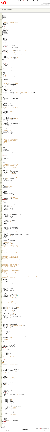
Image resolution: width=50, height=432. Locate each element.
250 (1, 146)
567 (1, 317)
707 (1, 392)
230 (1, 135)
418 (1, 236)
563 (1, 315)
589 (1, 329)
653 (1, 363)
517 (1, 290)
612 (1, 341)
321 (1, 184)
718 (1, 398)
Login (41, 4)
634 (1, 353)
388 (1, 220)
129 (1, 81)
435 (1, 245)
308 (1, 177)
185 (1, 111)
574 (1, 321)
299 (1, 172)
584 (1, 326)
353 (1, 201)
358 (1, 204)
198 (1, 118)
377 (1, 214)
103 (1, 67)
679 (1, 377)
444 (1, 250)
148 (1, 91)
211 (1, 125)
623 (1, 347)
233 (1, 137)
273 (1, 158)
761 (1, 421)
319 (1, 183)
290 (1, 167)
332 (1, 190)
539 (1, 302)
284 (1, 164)
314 (1, 180)
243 (1, 142)
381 (1, 216)
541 (1, 303)
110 (1, 71)
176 (1, 106)
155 (1, 95)
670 (1, 372)
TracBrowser (40, 428)
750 (1, 415)
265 (1, 154)
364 (1, 207)
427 (1, 241)
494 (1, 278)
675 (1, 375)
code (15, 6)
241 (1, 141)
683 (1, 379)
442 (1, 249)
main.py (17, 6)
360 (1, 205)
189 (1, 113)
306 (1, 176)
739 (1, 409)
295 (1, 170)
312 (1, 179)
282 (1, 163)
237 (1, 139)
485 (1, 272)
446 (1, 251)
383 (1, 217)
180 (1, 108)
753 (1, 417)
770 (1, 426)
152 (1, 93)
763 (1, 422)
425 (1, 240)
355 (1, 202)
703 (1, 390)
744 (1, 412)
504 (1, 283)
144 (1, 89)
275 (1, 159)
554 (1, 310)
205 (1, 122)
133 (1, 83)
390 (1, 221)
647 (1, 360)
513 (1, 288)
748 (1, 414)
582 (1, 325)
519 (1, 291)
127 (1, 80)
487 (1, 273)
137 (1, 85)
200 (1, 119)
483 (1, 271)
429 (1, 242)
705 (1, 391)
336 (1, 192)
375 (1, 213)
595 (1, 332)
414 (1, 234)
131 (1, 82)
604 (1, 337)
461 (1, 259)
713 (1, 395)
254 (1, 148)
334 (1, 191)
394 (1, 223)
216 (1, 128)
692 (1, 384)
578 (1, 323)
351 (1, 200)
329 (1, 188)
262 (1, 152)
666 (1, 370)
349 (1, 199)
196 (1, 117)
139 (1, 86)
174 (1, 105)
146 (1, 90)
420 (1, 237)
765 (1, 423)
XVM (26, 0)
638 (1, 355)
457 (1, 257)
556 (1, 311)
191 (1, 114)
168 (1, 102)
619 (1, 345)
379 (1, 215)
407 (1, 230)
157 (1, 96)
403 (1, 228)
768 (1, 425)
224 (1, 132)
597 (1, 333)
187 (1, 112)
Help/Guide (43, 4)
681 (1, 378)
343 (1, 196)
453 (1, 255)
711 (1, 394)
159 (1, 97)
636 (1, 354)
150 (1, 92)
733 (1, 406)
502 (1, 282)
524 (1, 294)
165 (1, 100)
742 (1, 411)
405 (1, 229)
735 (1, 407)
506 (1, 284)
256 (1, 149)
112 (1, 72)
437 (1, 246)
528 (1, 296)
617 (1, 344)
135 (1, 84)
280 (1, 162)
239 (1, 140)
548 (1, 307)
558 (1, 312)
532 (1, 298)
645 (1, 359)
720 (1, 399)
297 (1, 171)
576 (1, 322)
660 (1, 367)
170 (1, 103)
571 (1, 319)
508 (1, 285)
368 (1, 209)
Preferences (48, 4)
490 (1, 275)
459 (1, 258)
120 (1, 76)
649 (1, 361)
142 (1, 88)
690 (1, 383)
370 (1, 210)
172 (1, 104)
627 (1, 349)
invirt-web (9, 6)
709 (1, 393)
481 (1, 270)
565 (1, 316)
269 (1, 156)
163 (1, 99)
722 (1, 400)
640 (1, 356)
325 (1, 186)
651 (1, 362)
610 (1, 340)
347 (1, 198)
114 (1, 73)
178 (1, 107)
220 (1, 130)
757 (1, 419)
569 (1, 318)
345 (1, 197)
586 (1, 327)
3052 (20, 6)
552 (1, 309)
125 (1, 79)
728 (1, 403)
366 (1, 208)
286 (1, 165)
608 (1, 339)
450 (1, 253)
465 (1, 261)
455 (1, 256)
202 (1, 120)
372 (1, 211)
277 (1, 160)
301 (1, 173)
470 (1, 264)
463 (1, 260)
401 (1, 227)
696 (1, 386)
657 (1, 365)
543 (1, 304)
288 (1, 166)
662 (1, 368)
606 (1, 338)
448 (1, 252)
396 (1, 224)
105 (1, 68)
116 (1, 74)
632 (1, 352)
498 (1, 280)
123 (1, 78)
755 (1, 418)
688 (1, 382)
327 (1, 187)
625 (1, 348)
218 (1, 129)
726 (1, 402)
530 (1, 297)
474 (1, 266)
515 (1, 289)
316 (1, 181)
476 (1, 267)
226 (1, 133)
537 (1, 301)
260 (1, 151)
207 (1, 123)
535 (1, 300)
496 (1, 279)
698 (1, 387)
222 (1, 131)
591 (1, 330)
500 (1, 281)
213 (1, 126)
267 (1, 155)
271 (1, 157)
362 (1, 206)
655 (1, 364)
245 (1, 143)
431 (1, 243)
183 (1, 110)
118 (1, 75)
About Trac (46, 4)
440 (1, 248)
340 (1, 194)
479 (1, 269)
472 (1, 265)
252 (1, 147)
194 (1, 116)
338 (1, 193)
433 (1, 244)
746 (1, 413)
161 (1, 98)
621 (1, 346)
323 (1, 185)
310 (1, 178)
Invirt (23, 0)
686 (1, 381)
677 (1, 376)
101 (1, 66)
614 (1, 342)
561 (1, 314)
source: (1, 6)
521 (1, 292)
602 (1, 336)
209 (1, 124)
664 (1, 369)
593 (1, 331)
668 (1, 371)
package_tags (5, 6)
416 (1, 235)
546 (1, 306)
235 (1, 138)
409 (1, 231)
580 (1, 324)
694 (1, 385)
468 (1, 263)
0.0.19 (13, 6)
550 (1, 308)
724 (1, 401)
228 (1, 134)
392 (1, 222)
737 (1, 408)
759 (1, 420)
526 (1, 295)
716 (1, 397)
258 (1, 150)
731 (1, 405)
